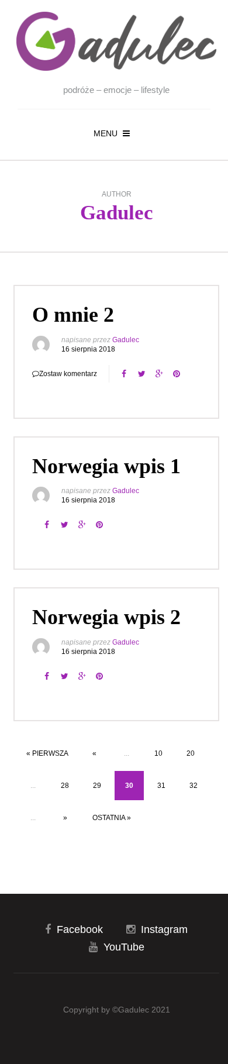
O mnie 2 (73, 314)
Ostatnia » (111, 818)
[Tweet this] (141, 374)
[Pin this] (176, 374)
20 (190, 753)
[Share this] (124, 374)
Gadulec (116, 212)
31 (161, 785)
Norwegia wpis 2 (106, 617)
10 (158, 753)
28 (65, 785)
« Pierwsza (47, 753)
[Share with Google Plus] (159, 374)
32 (193, 785)
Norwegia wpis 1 (106, 466)
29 (97, 785)
